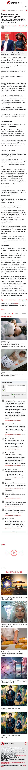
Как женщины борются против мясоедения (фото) (12, 375)
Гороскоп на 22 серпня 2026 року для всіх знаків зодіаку (14, 598)
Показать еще (14, 531)
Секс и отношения (5, 32)
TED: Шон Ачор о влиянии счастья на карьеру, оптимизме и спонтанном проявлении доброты (13, 344)
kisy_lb (6, 400)
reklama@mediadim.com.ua (21, 755)
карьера (15, 313)
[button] (23, 7)
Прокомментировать (9, 420)
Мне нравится (18, 420)
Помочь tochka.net (13, 10)
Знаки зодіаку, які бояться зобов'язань (10, 709)
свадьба (23, 313)
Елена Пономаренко (10, 25)
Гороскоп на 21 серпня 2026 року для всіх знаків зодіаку (14, 625)
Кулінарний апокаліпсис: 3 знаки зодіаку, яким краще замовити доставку (13, 653)
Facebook (16, 303)
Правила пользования (5, 762)
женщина (7, 313)
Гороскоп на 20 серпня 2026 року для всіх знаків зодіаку (14, 682)
